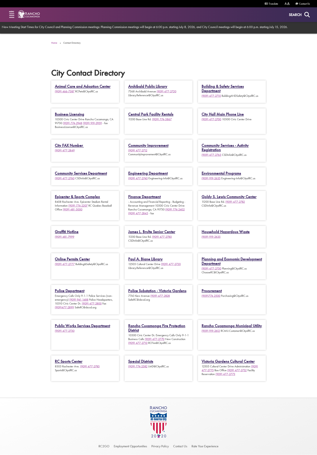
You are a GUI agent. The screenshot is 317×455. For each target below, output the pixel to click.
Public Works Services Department (82, 326)
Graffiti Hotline (67, 232)
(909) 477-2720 (166, 91)
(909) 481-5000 (72, 209)
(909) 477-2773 (225, 374)
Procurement (212, 291)
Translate (273, 3)
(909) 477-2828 (160, 296)
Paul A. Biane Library (145, 259)
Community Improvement (148, 145)
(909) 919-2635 (211, 178)
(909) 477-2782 (235, 202)
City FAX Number (69, 145)
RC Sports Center (68, 361)
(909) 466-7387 (64, 91)
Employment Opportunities (130, 446)
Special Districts (140, 361)
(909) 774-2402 (175, 209)
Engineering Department (148, 173)
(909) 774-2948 (72, 123)
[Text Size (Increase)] (288, 3)
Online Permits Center (72, 259)
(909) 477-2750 (211, 268)
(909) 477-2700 (211, 119)
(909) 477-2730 (64, 331)
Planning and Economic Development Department (232, 261)
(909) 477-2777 (65, 264)
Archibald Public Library (147, 86)
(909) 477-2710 (211, 96)
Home (54, 42)
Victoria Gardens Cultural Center (228, 361)
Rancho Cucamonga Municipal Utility (232, 326)
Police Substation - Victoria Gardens (157, 291)
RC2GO (104, 446)
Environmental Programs (221, 173)
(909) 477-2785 (90, 366)
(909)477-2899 (64, 307)
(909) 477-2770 (154, 339)
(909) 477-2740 (138, 178)
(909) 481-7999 (64, 237)
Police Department (69, 291)
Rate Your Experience (205, 446)
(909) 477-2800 (92, 303)
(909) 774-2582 (137, 366)
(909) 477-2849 (65, 150)
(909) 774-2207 (78, 206)
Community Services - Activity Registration (225, 147)
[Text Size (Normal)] (286, 3)
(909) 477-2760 (64, 178)
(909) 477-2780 (162, 237)
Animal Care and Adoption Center (82, 86)
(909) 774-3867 (162, 119)
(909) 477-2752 (237, 370)
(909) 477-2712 (137, 150)
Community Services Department (81, 173)
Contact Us (304, 3)
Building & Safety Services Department (223, 88)
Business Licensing (69, 114)
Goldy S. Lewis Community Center (229, 197)
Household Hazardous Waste (226, 232)
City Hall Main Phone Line (223, 114)
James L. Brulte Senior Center (151, 232)
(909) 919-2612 (211, 331)
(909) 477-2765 (211, 155)
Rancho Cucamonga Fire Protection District (156, 328)
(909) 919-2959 (92, 123)
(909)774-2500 (211, 296)
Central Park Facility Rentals (150, 114)
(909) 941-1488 (78, 300)
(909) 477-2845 (138, 213)
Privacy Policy (160, 446)
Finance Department (144, 197)
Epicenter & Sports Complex (77, 197)
